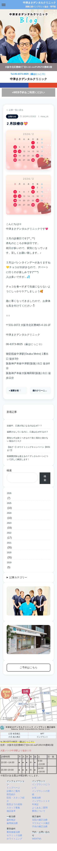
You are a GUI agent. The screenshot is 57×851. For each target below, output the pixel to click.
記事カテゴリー (18, 577)
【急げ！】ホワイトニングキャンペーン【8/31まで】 (28, 448)
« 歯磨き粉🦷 (15, 390)
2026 (9, 493)
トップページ (13, 787)
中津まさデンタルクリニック (39, 2)
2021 (9, 543)
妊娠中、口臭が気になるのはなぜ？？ (24, 425)
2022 (9, 533)
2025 (9, 503)
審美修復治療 (13, 832)
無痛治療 (36, 797)
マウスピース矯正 (41, 823)
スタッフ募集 (13, 807)
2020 (9, 552)
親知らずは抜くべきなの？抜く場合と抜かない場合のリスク (27, 439)
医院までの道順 (14, 804)
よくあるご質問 (40, 807)
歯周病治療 (12, 823)
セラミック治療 (14, 835)
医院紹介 (11, 794)
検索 (9, 470)
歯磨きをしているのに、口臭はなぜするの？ (27, 432)
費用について (38, 811)
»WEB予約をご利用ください (28, 92)
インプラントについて (41, 786)
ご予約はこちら (28, 667)
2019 (9, 562)
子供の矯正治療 (40, 826)
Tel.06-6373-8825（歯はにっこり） (28, 74)
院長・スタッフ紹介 (15, 799)
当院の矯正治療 (40, 820)
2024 (9, 513)
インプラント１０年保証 (41, 803)
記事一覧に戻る (16, 110)
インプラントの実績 (41, 793)
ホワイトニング (14, 838)
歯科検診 (11, 820)
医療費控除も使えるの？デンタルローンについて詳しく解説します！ (27, 458)
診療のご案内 (13, 791)
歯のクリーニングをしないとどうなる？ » (42, 390)
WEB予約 (36, 838)
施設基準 (11, 811)
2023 (9, 523)
